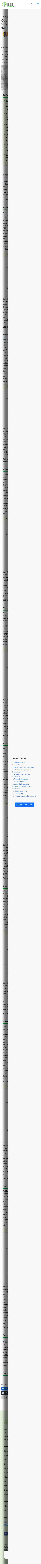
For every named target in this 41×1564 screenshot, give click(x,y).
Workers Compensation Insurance (22, 771)
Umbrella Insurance (21, 784)
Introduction (19, 765)
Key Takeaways (19, 762)
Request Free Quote (24, 804)
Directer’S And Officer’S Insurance (22, 787)
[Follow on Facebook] (6, 1533)
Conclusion (19, 793)
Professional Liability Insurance (21, 775)
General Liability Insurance (24, 767)
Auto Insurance (19, 781)
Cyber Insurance (21, 791)
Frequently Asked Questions (25, 796)
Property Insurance (21, 779)
